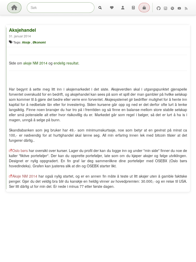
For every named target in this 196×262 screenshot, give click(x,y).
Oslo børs (20, 150)
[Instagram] (165, 8)
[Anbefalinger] (111, 7)
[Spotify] (172, 8)
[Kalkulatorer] (133, 7)
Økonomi (39, 42)
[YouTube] (179, 8)
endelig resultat (66, 63)
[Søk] (100, 7)
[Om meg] (122, 7)
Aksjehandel (22, 30)
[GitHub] (158, 8)
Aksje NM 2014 (24, 176)
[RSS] (186, 8)
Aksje (26, 42)
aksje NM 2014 (35, 63)
